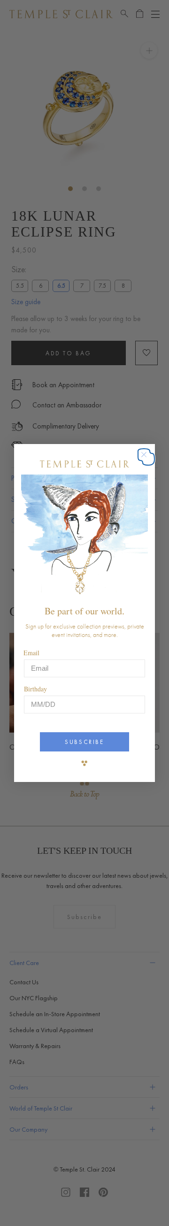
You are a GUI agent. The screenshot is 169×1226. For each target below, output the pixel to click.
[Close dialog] (148, 459)
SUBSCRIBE (84, 742)
